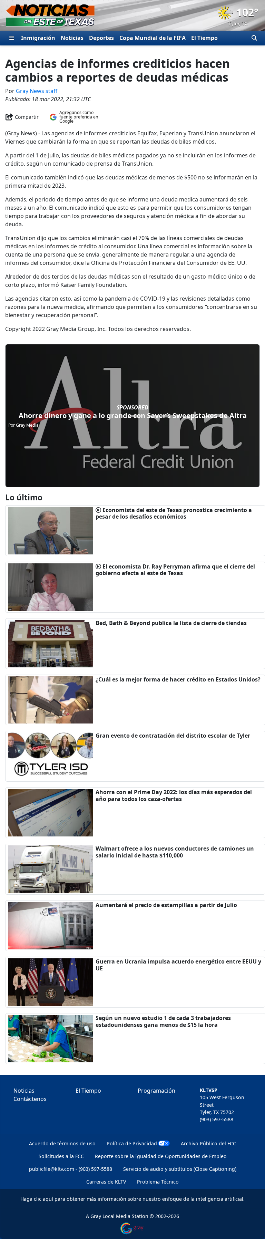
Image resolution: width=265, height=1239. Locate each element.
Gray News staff (36, 91)
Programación (156, 1090)
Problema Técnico (158, 1181)
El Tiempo (204, 38)
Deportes (101, 38)
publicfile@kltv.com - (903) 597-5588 (70, 1169)
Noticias (72, 38)
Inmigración (38, 38)
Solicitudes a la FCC (61, 1156)
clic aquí (43, 1199)
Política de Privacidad (132, 1143)
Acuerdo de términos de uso (62, 1143)
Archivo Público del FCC (208, 1143)
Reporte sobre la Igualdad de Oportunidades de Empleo (161, 1156)
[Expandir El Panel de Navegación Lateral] (11, 38)
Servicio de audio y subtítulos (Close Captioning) (179, 1169)
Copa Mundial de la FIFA (152, 38)
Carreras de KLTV (106, 1181)
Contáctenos (30, 1099)
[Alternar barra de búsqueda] (254, 38)
